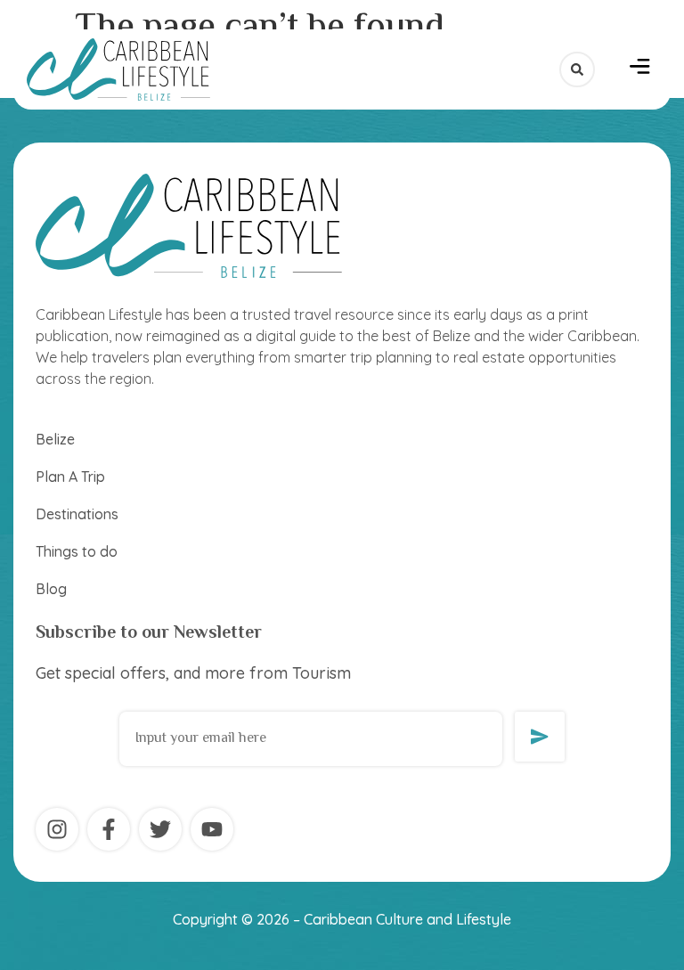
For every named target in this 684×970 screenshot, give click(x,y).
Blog (51, 589)
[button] (640, 69)
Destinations (77, 514)
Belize (55, 439)
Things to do (77, 551)
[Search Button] (577, 69)
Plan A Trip (70, 476)
